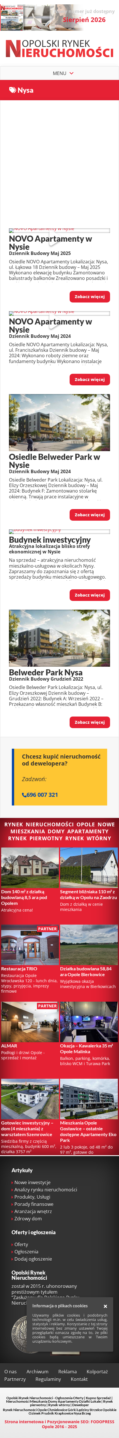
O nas (10, 1371)
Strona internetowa (24, 1421)
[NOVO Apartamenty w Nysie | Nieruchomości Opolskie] (41, 228)
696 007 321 (42, 795)
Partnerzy (15, 1379)
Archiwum (38, 1371)
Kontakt (79, 1379)
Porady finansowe (33, 1204)
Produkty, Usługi (32, 1197)
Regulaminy (48, 1379)
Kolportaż (97, 1371)
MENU (59, 73)
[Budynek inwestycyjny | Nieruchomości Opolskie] (35, 529)
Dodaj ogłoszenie (33, 1259)
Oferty (21, 1244)
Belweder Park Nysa (46, 672)
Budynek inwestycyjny (50, 539)
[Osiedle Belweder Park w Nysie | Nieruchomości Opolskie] (59, 449)
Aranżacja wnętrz (33, 1211)
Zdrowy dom (28, 1218)
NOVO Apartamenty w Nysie (50, 242)
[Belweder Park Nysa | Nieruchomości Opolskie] (59, 665)
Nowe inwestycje (32, 1182)
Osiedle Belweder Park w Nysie (54, 461)
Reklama (67, 1371)
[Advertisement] (59, 160)
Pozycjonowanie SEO (67, 1421)
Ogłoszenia (26, 1252)
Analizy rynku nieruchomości (45, 1190)
